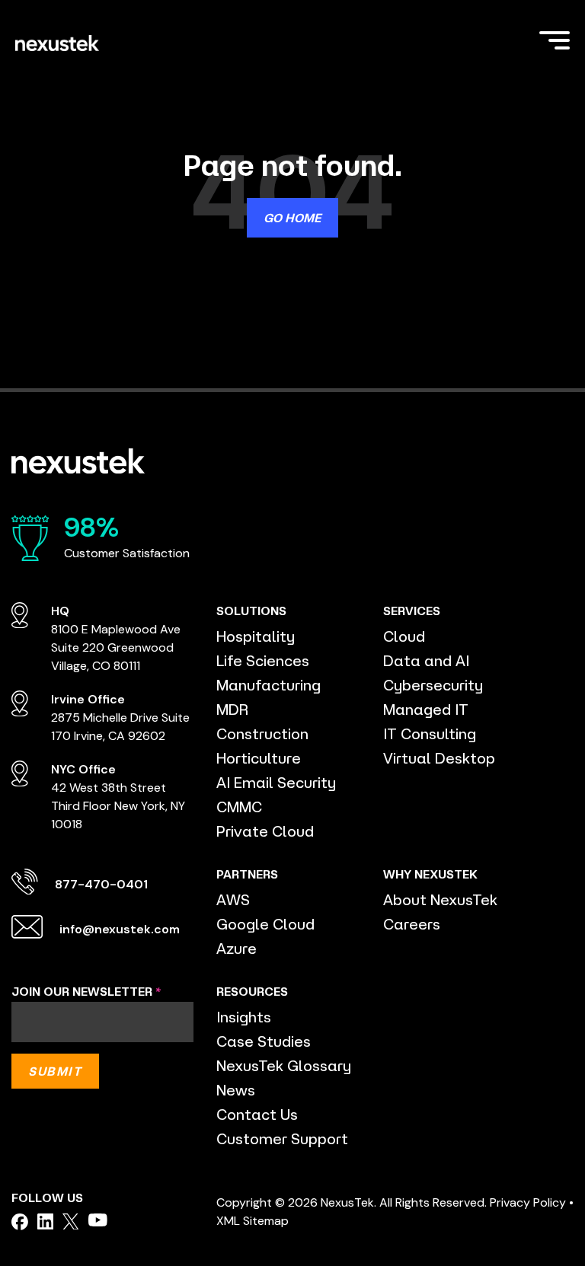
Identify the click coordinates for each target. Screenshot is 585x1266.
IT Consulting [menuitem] (429, 733)
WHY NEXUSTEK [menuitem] (430, 874)
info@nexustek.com (119, 929)
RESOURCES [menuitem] (252, 991)
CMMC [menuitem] (239, 806)
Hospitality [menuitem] (255, 636)
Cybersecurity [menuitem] (433, 685)
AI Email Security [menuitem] (276, 782)
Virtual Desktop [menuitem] (439, 758)
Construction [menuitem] (262, 733)
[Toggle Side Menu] (554, 39)
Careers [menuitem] (411, 924)
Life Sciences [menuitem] (262, 660)
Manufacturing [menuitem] (268, 685)
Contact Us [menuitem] (257, 1114)
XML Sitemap (252, 1221)
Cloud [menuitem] (404, 636)
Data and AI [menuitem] (426, 660)
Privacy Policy (528, 1202)
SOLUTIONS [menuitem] (251, 610)
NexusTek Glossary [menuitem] (283, 1065)
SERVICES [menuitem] (411, 610)
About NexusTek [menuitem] (440, 899)
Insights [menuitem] (243, 1016)
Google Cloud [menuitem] (265, 924)
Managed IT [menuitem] (425, 709)
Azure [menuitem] (236, 948)
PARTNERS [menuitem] (247, 874)
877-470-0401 (101, 884)
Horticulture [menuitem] (258, 758)
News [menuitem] (235, 1090)
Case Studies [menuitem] (263, 1041)
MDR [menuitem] (232, 709)
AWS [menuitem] (233, 899)
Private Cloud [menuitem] (265, 831)
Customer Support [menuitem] (282, 1138)
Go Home (292, 218)
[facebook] (19, 1221)
